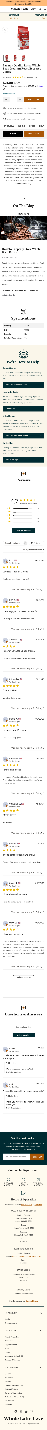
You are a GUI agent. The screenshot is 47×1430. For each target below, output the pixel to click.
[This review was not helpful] (41, 589)
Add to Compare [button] (9, 94)
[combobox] (33, 550)
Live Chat (38, 1205)
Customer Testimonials (13, 1393)
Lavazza (8, 77)
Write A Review (23, 530)
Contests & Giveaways (13, 1360)
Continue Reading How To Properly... (21, 290)
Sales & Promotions (12, 1337)
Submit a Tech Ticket (33, 1256)
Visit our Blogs (11, 460)
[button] (3, 9)
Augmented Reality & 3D (14, 1356)
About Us (8, 1374)
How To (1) (23, 214)
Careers (8, 1382)
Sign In (7, 1319)
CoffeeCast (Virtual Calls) (14, 1397)
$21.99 (13, 134)
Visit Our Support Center (16, 385)
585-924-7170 (26, 1205)
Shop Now (14, 18)
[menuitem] (24, 1319)
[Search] (40, 9)
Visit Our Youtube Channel (16, 435)
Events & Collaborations (14, 1385)
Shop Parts (10, 409)
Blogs (7, 1348)
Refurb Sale (14, 15)
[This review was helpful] (36, 589)
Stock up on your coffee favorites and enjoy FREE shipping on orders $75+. (23, 2)
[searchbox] (13, 543)
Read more (11, 956)
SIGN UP (37, 1157)
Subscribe (8, 1405)
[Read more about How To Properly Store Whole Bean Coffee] (23, 228)
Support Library (18, 1256)
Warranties (9, 1341)
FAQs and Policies (11, 1389)
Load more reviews (23, 977)
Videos (7, 1352)
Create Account (11, 1323)
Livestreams (9, 1401)
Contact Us (9, 1378)
